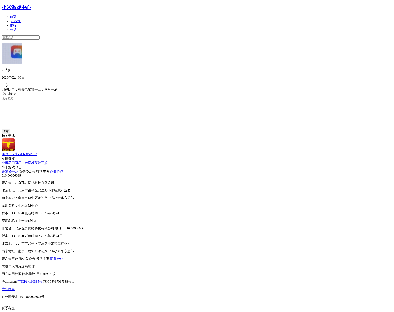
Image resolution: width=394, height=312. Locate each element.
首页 (13, 16)
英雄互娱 (41, 163)
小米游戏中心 (16, 7)
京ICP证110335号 (29, 281)
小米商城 (27, 163)
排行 (13, 25)
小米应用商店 (11, 163)
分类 (13, 29)
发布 (6, 131)
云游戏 (16, 21)
